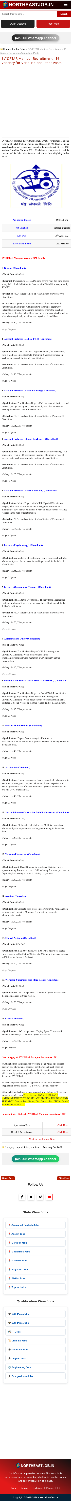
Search (64, 14)
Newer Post (7, 1178)
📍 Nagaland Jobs (18, 1269)
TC (58, 1488)
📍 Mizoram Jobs (17, 1260)
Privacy (50, 1488)
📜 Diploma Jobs (17, 1340)
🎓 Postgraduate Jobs (20, 1376)
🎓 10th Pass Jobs (18, 1314)
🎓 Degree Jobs (17, 1358)
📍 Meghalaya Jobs (19, 1251)
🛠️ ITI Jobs (14, 1331)
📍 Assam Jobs (16, 1234)
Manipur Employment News (42, 1139)
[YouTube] (49, 1197)
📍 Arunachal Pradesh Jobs (23, 1225)
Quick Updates (18, 23)
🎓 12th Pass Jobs (18, 1323)
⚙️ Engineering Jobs (20, 1367)
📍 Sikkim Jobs (16, 1278)
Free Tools (53, 23)
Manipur (35, 1147)
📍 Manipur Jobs (17, 1242)
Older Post (64, 1178)
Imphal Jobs (18, 49)
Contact (24, 1488)
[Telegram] (40, 1197)
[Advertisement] (35, 100)
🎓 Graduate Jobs (18, 1349)
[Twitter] (31, 1197)
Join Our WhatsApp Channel (35, 38)
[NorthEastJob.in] (35, 1465)
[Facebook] (22, 1197)
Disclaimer (37, 1488)
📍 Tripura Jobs (17, 1287)
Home (6, 49)
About (14, 1488)
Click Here (62, 1125)
